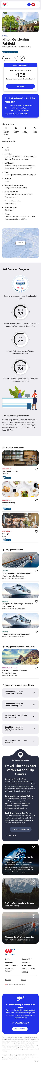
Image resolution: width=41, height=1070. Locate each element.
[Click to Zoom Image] (20, 22)
